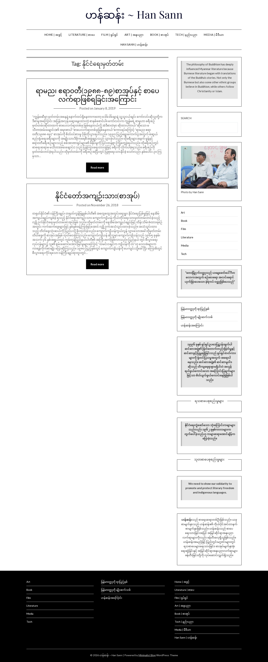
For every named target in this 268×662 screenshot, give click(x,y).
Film (183, 229)
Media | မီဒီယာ (214, 34)
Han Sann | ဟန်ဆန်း (134, 44)
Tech (184, 253)
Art (183, 212)
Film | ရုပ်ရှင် (109, 34)
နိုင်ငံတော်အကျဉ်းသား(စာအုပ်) (97, 195)
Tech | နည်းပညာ (186, 34)
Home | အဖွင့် (53, 34)
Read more (97, 167)
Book (184, 220)
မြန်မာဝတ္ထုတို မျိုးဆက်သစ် (197, 317)
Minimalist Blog (147, 655)
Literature (187, 237)
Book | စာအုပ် (159, 34)
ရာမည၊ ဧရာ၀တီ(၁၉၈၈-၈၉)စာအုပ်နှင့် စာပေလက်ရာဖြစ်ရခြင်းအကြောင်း (97, 94)
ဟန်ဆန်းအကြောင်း (192, 325)
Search (186, 118)
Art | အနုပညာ (134, 34)
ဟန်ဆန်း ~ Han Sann (134, 14)
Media (185, 245)
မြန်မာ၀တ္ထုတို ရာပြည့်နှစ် (195, 308)
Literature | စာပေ (82, 34)
